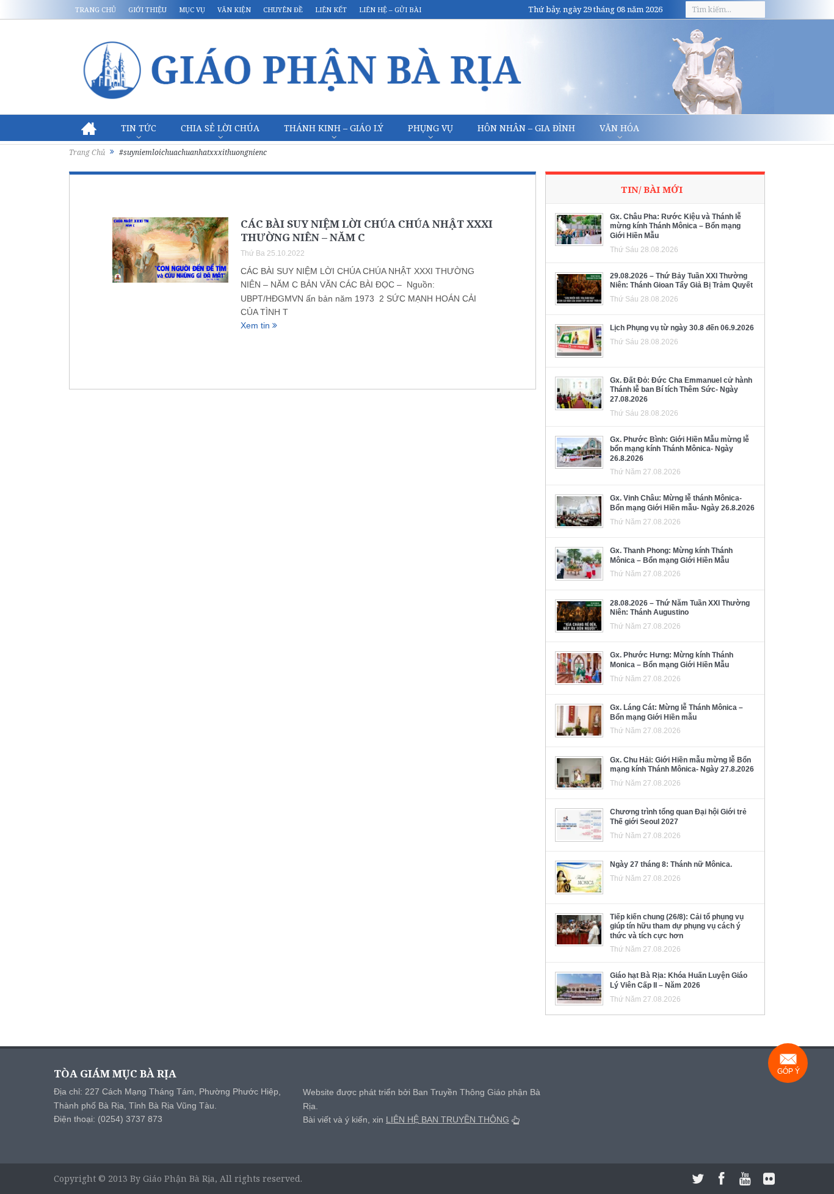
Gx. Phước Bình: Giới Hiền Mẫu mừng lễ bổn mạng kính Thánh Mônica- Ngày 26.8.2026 (679, 449)
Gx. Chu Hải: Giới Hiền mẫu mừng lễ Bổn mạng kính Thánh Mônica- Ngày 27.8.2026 (682, 765)
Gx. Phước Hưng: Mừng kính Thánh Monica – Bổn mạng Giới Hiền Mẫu (671, 660)
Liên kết (331, 9)
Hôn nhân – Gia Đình (526, 128)
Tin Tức (138, 128)
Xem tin (256, 325)
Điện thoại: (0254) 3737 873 (108, 1119)
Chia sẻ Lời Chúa (220, 128)
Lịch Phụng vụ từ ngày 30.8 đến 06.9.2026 (682, 328)
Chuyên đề (283, 9)
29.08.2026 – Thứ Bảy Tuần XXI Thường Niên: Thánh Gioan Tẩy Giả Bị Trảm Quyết (681, 281)
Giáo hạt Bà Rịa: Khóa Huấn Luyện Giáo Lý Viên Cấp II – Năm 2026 (678, 980)
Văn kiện (234, 9)
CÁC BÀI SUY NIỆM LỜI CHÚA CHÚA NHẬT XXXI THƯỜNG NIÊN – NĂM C (367, 230)
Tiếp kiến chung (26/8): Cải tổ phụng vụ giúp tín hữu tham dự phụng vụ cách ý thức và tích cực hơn (677, 926)
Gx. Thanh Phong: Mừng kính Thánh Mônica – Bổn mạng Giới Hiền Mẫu (671, 555)
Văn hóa (619, 128)
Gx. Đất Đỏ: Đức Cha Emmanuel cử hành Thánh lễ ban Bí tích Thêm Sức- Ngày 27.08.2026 (681, 389)
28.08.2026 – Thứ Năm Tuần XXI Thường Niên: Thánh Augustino (680, 608)
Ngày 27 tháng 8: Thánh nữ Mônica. (671, 864)
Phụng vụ (430, 128)
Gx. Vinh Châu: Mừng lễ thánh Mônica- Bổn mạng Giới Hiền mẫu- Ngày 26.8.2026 (682, 503)
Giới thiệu (147, 9)
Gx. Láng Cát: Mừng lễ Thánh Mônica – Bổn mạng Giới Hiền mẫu (676, 712)
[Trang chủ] (89, 128)
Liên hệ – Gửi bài (390, 9)
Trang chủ (95, 9)
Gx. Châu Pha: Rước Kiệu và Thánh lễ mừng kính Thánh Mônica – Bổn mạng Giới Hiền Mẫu (675, 226)
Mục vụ (192, 9)
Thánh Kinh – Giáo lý (333, 128)
